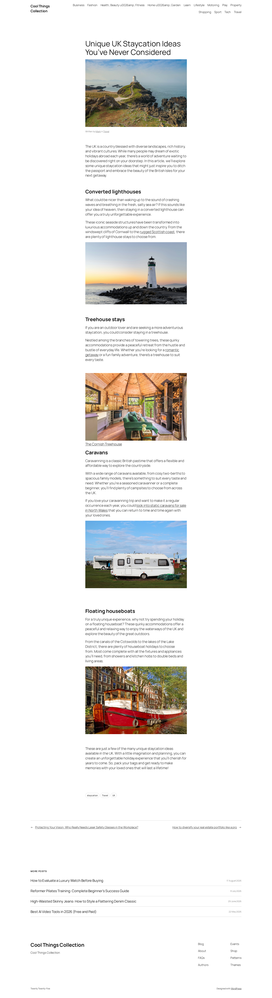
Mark (98, 131)
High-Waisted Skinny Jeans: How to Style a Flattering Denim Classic (83, 901)
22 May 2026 (235, 911)
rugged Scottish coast (157, 231)
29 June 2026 (234, 901)
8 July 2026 (235, 890)
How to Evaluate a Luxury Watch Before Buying (67, 881)
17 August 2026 (234, 880)
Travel (106, 131)
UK (113, 795)
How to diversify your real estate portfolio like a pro (204, 827)
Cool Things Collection (40, 8)
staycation (92, 795)
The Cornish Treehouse (103, 444)
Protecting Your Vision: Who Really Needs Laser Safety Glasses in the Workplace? (86, 827)
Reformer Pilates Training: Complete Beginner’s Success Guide (80, 891)
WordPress (236, 988)
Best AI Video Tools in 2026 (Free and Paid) (63, 912)
